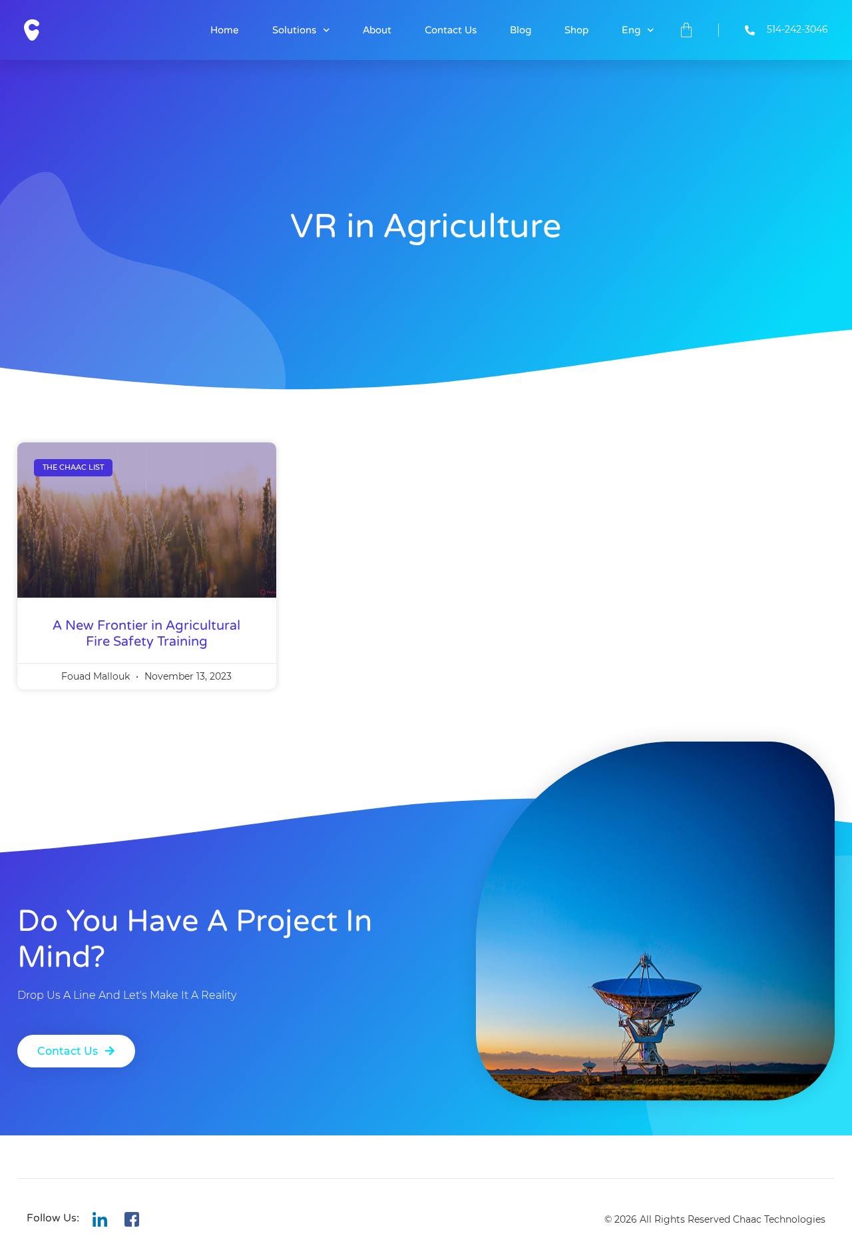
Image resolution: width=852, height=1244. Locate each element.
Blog (520, 30)
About (377, 30)
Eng (631, 30)
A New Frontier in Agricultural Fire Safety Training (146, 634)
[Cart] (686, 30)
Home (224, 30)
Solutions (294, 30)
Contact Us (451, 30)
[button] (76, 1051)
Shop (576, 30)
